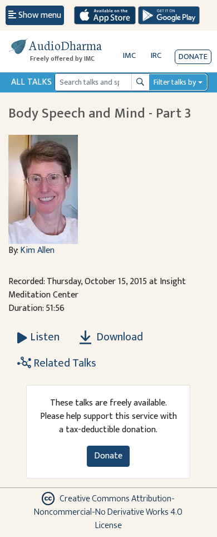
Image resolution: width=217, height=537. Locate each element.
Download (118, 337)
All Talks (31, 82)
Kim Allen (37, 250)
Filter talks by (175, 82)
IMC (129, 55)
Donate (193, 57)
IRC (156, 55)
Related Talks (63, 363)
